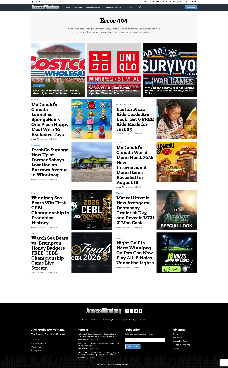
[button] (140, 7)
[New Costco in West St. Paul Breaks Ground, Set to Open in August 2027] (58, 70)
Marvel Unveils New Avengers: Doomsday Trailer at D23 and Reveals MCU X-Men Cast (135, 210)
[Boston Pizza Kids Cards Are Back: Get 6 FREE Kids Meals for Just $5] (177, 119)
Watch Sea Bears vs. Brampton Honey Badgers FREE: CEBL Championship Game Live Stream (49, 253)
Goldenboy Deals (124, 104)
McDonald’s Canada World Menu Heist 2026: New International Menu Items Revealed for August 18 (135, 164)
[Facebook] (186, 1)
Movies (119, 193)
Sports (34, 193)
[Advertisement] (114, 285)
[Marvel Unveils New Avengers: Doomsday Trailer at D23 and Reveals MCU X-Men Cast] (177, 210)
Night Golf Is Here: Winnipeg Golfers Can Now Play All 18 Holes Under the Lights (135, 253)
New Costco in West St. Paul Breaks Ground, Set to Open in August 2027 (98, 344)
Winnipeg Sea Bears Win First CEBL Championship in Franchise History (50, 210)
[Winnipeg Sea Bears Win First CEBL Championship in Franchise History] (91, 210)
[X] (192, 1)
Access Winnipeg (37, 139)
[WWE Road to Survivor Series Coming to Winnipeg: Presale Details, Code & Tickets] (170, 70)
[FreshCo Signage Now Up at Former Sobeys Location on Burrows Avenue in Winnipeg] (91, 162)
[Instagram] (189, 1)
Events (148, 83)
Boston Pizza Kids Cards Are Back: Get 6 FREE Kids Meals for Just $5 (135, 119)
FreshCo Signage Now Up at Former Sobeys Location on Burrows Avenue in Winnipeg (49, 162)
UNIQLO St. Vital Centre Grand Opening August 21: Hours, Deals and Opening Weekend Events (98, 353)
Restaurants (37, 100)
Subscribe (133, 347)
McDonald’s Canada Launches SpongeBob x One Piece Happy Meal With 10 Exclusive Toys (50, 119)
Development (39, 86)
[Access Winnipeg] (45, 7)
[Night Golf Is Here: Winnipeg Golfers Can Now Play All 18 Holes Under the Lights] (177, 252)
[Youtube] (195, 1)
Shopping (93, 83)
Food (118, 143)
